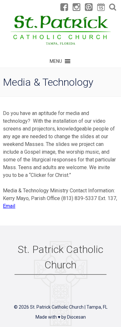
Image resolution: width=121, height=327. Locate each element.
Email (9, 206)
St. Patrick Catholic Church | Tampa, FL (68, 307)
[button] (56, 61)
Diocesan (76, 317)
